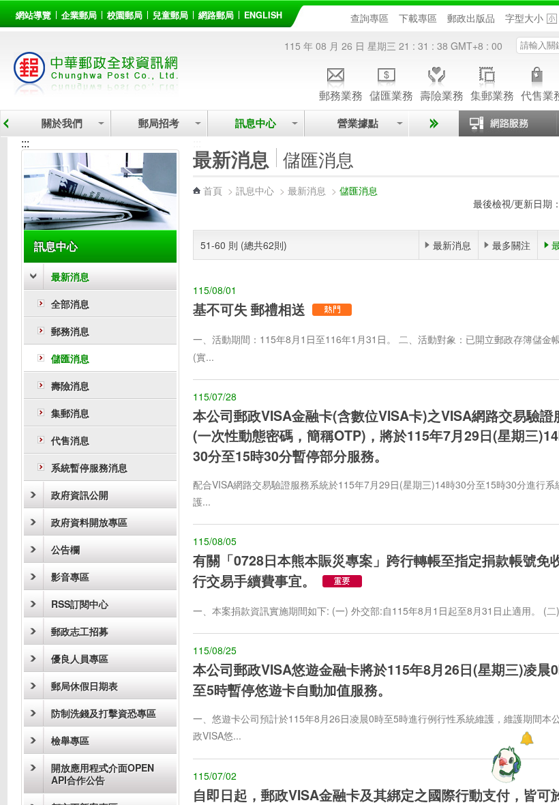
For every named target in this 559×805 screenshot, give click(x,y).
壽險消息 (70, 385)
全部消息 (70, 303)
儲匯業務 (391, 94)
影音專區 (70, 576)
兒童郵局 (170, 15)
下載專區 (418, 18)
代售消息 (70, 440)
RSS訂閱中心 (79, 604)
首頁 (212, 190)
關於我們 (62, 123)
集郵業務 (492, 94)
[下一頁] (432, 123)
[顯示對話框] (526, 738)
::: (14, 12)
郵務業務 (341, 94)
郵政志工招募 (79, 631)
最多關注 (511, 245)
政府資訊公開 (79, 494)
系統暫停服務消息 (89, 467)
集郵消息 (70, 413)
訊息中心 (255, 123)
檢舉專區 (70, 740)
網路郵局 (216, 15)
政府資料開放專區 (89, 522)
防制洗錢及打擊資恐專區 (103, 713)
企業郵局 (79, 15)
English (263, 15)
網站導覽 (33, 15)
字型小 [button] (552, 19)
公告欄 (65, 549)
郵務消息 (70, 331)
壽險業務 (442, 94)
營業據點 (356, 123)
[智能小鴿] (504, 764)
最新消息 (70, 276)
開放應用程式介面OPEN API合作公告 (102, 774)
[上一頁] (6, 123)
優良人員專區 (79, 658)
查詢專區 (369, 18)
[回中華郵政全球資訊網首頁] (96, 89)
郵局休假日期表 (84, 685)
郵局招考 (158, 123)
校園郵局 (124, 15)
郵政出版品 (471, 18)
